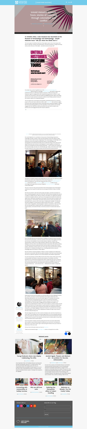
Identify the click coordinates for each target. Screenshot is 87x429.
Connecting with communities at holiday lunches (21, 389)
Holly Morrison (53, 362)
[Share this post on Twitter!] (69, 333)
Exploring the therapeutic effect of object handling (50, 390)
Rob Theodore (20, 394)
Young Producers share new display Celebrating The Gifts (29, 357)
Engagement (34, 33)
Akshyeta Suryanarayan (48, 23)
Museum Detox (47, 182)
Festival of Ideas (46, 91)
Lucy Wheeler (27, 360)
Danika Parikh (40, 23)
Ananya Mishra (34, 23)
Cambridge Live (41, 329)
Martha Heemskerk (35, 392)
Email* (45, 409)
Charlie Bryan (60, 362)
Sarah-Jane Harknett (50, 184)
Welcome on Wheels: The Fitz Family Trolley (65, 389)
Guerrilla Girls (39, 182)
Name (45, 405)
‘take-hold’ (49, 102)
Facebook (46, 327)
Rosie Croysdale (49, 395)
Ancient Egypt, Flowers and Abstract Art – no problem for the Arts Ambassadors (58, 358)
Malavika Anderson (57, 179)
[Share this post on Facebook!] (66, 333)
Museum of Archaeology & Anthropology (50, 33)
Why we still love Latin (36, 388)
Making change (40, 33)
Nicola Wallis (64, 394)
